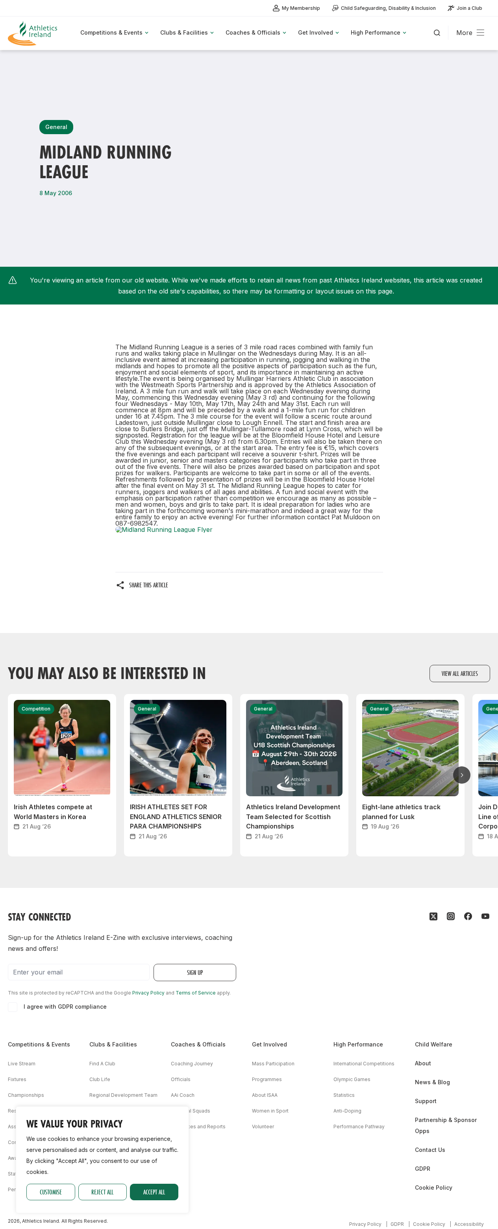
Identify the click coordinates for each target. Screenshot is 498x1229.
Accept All (154, 1191)
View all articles (460, 673)
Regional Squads (190, 1111)
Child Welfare (433, 1044)
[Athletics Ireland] (33, 33)
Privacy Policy (148, 993)
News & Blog (432, 1082)
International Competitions (363, 1064)
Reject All (102, 1191)
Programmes (267, 1079)
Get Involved (269, 1044)
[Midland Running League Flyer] (249, 529)
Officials (181, 1079)
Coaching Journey (192, 1064)
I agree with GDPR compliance (65, 1006)
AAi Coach (182, 1095)
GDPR (422, 1168)
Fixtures (17, 1079)
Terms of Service (196, 993)
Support (426, 1101)
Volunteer (263, 1126)
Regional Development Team (123, 1095)
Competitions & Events (39, 1044)
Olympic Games (351, 1079)
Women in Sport (270, 1111)
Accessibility (469, 1224)
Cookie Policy (433, 1187)
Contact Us (430, 1149)
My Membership (301, 8)
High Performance (358, 1044)
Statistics (344, 1095)
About (423, 1063)
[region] (102, 1159)
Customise (51, 1191)
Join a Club (469, 8)
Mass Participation (273, 1064)
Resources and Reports (198, 1126)
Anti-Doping (347, 1111)
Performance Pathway (359, 1126)
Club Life (99, 1079)
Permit (15, 1189)
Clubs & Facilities (113, 1044)
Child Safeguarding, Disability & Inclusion (388, 8)
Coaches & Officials (198, 1044)
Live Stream (21, 1064)
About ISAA (265, 1095)
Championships (26, 1095)
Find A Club (102, 1064)
